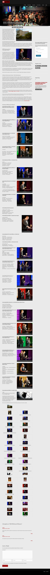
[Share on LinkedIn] (14, 27)
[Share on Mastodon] (20, 27)
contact (47, 571)
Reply (31, 533)
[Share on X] (22, 27)
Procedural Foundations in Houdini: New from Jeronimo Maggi (41, 83)
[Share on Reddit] (17, 27)
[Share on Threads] (19, 27)
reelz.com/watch (26, 100)
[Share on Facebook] (12, 27)
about (44, 571)
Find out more (38, 89)
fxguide (38, 65)
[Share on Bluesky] (15, 27)
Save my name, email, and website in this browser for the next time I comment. (15, 563)
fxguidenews (44, 65)
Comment (4, 549)
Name (37, 51)
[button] (3, 5)
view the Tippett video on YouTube (13, 91)
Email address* (38, 48)
